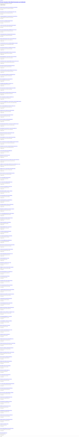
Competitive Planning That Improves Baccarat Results (7, 289)
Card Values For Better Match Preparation (5, 231)
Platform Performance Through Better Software (6, 419)
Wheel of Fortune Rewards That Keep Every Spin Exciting (7, 343)
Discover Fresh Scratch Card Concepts (5, 325)
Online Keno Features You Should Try (5, 334)
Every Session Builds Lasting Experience (5, 177)
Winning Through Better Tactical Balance (5, 222)
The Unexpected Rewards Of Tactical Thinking (6, 195)
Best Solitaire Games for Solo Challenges (5, 365)
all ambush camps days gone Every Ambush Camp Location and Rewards (9, 159)
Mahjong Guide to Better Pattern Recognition (6, 361)
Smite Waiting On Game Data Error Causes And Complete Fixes (8, 128)
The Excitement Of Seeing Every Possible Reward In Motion (7, 47)
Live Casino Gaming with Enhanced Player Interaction (7, 383)
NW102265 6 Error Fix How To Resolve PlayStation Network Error (8, 146)
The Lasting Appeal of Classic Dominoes (5, 374)
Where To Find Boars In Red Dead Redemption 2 (6, 119)
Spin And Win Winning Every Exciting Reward (6, 271)
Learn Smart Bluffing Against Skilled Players (6, 240)
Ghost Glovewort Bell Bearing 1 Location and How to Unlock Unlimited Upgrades (10, 101)
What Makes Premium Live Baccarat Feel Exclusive (6, 204)
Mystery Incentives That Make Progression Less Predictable (12, 2)
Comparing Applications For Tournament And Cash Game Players (8, 16)
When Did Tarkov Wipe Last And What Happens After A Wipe (8, 11)
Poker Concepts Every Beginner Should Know (6, 356)
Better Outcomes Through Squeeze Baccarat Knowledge (7, 244)
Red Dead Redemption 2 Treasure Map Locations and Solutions (8, 56)
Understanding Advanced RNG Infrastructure (6, 298)
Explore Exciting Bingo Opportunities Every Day (6, 253)
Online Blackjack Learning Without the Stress (6, 410)
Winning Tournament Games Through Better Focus (6, 338)
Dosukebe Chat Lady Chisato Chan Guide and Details (7, 110)
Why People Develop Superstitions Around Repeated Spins (7, 74)
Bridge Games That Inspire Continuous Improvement (7, 307)
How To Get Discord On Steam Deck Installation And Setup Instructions (9, 141)
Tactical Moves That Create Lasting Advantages (6, 280)
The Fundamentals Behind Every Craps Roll (6, 316)
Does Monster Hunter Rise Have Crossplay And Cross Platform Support (9, 123)
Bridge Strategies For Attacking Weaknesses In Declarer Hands (8, 92)
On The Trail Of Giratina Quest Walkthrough (6, 150)
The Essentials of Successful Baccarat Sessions (6, 401)
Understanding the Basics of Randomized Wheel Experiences (8, 34)
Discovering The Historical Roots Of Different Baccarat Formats (8, 29)
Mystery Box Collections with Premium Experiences (6, 347)
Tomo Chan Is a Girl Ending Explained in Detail (6, 20)
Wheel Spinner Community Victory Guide (5, 262)
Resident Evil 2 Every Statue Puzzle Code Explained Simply (7, 168)
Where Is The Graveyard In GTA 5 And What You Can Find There (8, 7)
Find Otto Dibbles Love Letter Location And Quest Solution (7, 137)
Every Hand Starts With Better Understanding (6, 235)
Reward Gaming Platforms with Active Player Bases (6, 428)
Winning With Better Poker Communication (5, 226)
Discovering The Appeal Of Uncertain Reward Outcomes (7, 65)
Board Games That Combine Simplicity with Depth (6, 392)
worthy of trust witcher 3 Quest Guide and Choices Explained (8, 25)
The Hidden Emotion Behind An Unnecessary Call (6, 83)
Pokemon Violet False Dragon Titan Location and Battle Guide (8, 38)
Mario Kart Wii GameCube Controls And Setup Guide (7, 132)
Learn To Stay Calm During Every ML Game (6, 186)
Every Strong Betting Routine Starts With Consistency (7, 213)
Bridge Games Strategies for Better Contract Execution (7, 352)
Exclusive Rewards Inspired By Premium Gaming (6, 249)
